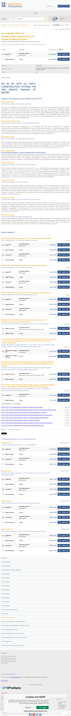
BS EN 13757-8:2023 (16, 216)
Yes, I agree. (43, 707)
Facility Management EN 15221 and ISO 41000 (14, 637)
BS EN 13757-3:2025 (18, 137)
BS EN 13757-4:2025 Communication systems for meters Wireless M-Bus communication (26, 415)
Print (5, 429)
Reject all (28, 707)
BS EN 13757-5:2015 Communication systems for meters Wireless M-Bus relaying (24, 417)
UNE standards (5, 605)
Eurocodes (4, 613)
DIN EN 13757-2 (25, 473)
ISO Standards (5, 601)
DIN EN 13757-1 (18, 444)
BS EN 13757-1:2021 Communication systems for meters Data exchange (22, 407)
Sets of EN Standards (13, 24)
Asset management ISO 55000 (9, 629)
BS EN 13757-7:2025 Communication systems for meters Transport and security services (26, 423)
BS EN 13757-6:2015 (14, 181)
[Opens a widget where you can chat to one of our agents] (59, 706)
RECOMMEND (16, 429)
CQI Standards (5, 582)
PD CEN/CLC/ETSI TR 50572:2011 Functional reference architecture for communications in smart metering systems (25, 322)
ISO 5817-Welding (6, 641)
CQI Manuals (4, 663)
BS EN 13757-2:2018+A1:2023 (20, 122)
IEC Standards (5, 590)
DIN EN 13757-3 (20, 502)
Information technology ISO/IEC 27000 (12, 645)
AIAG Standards (5, 562)
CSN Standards (5, 578)
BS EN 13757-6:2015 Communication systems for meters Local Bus (20, 420)
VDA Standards (12, 661)
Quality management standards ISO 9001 (13, 621)
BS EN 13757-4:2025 (7, 151)
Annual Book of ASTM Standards (11, 570)
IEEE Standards (5, 594)
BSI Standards (5, 574)
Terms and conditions (15, 677)
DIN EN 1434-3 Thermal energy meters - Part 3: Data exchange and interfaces (26, 239)
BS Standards (13, 656)
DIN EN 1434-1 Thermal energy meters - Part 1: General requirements (23, 266)
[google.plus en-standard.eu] (33, 715)
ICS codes (4, 558)
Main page (3, 24)
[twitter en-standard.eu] (37, 715)
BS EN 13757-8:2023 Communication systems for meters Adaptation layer (22, 425)
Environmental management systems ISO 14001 (15, 625)
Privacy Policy (4, 680)
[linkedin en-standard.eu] (40, 715)
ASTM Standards (6, 566)
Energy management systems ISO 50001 (12, 633)
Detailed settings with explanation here (35, 711)
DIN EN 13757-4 (23, 530)
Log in (60, 6)
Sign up (66, 6)
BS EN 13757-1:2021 (16, 103)
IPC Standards (5, 597)
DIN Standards (5, 586)
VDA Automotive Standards (9, 609)
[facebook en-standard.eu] (30, 715)
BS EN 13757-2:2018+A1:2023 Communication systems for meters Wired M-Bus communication (28, 410)
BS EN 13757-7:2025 (21, 198)
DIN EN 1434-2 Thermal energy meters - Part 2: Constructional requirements (26, 293)
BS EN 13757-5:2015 (18, 163)
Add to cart (65, 54)
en (53, 6)
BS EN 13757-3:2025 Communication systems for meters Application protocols (23, 412)
